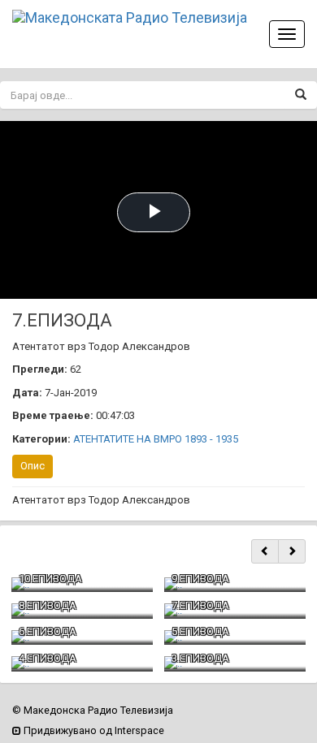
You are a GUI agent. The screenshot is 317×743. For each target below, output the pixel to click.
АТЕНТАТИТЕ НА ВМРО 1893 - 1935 (155, 439)
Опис (32, 466)
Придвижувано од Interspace (92, 730)
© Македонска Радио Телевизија (92, 710)
